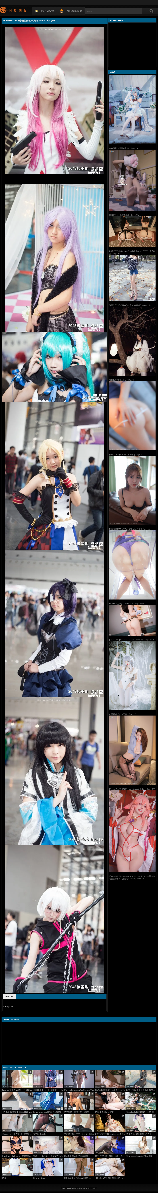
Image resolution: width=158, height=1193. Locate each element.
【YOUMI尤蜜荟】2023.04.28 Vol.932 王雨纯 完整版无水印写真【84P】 (17, 1112)
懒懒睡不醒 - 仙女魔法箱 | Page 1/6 (124, 215)
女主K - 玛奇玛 (39, 1134)
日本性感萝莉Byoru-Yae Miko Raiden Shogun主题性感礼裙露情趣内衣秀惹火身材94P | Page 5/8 (132, 877)
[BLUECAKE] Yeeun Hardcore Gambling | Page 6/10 (131, 639)
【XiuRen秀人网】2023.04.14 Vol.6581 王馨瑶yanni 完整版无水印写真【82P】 (110, 1178)
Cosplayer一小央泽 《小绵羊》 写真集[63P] (17, 1134)
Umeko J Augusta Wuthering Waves (79, 1090)
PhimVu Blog (13, 9)
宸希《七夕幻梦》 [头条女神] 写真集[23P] (48, 1156)
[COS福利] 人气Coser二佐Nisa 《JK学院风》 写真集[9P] (79, 1178)
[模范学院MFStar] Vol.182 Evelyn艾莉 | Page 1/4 (129, 529)
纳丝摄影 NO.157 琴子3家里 (76, 1112)
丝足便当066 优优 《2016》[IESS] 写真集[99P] (79, 1134)
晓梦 (4, 1178)
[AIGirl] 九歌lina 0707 (104, 1112)
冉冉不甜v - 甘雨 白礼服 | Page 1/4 (123, 148)
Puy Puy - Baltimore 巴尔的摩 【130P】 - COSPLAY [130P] (17, 1156)
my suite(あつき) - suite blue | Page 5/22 (126, 603)
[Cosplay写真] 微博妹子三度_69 (140, 1112)
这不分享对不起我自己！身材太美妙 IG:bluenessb (129, 305)
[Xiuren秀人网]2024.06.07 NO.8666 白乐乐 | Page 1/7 (132, 789)
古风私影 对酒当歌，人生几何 (121, 380)
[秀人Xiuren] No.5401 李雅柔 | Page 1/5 (126, 454)
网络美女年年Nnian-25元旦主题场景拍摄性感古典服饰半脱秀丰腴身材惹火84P (110, 1134)
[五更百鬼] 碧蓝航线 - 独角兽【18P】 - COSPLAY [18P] (141, 1134)
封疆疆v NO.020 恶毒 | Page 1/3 (122, 714)
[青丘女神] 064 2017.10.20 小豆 (109, 1156)
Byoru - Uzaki (39, 1178)
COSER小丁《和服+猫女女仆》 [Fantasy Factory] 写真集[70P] (48, 1090)
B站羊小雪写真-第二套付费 (76, 1156)
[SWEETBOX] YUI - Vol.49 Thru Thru (110, 1090)
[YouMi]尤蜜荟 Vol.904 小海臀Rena (17, 1090)
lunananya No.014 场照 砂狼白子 (48, 1112)
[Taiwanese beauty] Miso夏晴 (139, 1156)
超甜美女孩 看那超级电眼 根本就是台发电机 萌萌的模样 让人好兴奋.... (141, 1090)
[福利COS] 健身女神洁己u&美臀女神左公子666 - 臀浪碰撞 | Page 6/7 (132, 252)
